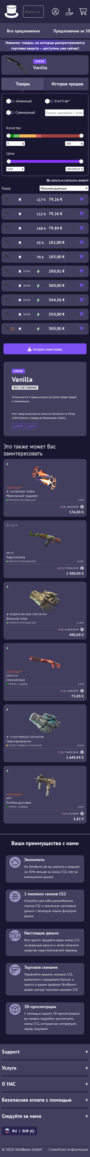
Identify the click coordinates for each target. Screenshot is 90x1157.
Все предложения (23, 31)
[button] (55, 11)
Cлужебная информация (68, 1149)
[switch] (10, 101)
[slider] (8, 136)
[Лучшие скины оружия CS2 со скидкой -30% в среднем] (11, 12)
